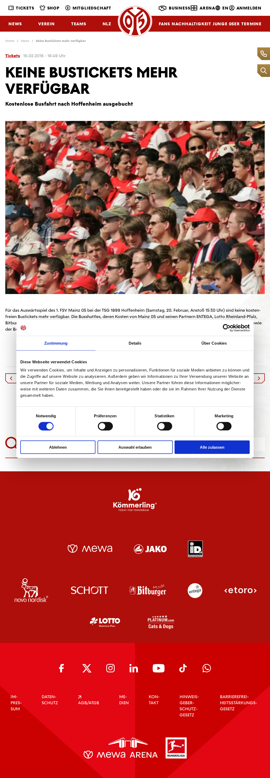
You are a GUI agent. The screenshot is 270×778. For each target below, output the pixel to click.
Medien (124, 700)
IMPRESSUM (16, 703)
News (15, 24)
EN (225, 8)
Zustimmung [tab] (56, 343)
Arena (207, 8)
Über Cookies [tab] (214, 343)
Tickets (25, 8)
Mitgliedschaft (92, 8)
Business (179, 8)
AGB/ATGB (88, 703)
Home (9, 41)
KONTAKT (154, 700)
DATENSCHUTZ (50, 700)
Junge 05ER (226, 24)
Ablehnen (58, 447)
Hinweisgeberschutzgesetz (189, 706)
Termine (251, 24)
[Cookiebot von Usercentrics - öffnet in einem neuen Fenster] (227, 328)
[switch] (105, 426)
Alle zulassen (212, 447)
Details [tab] (135, 343)
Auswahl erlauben (135, 447)
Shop (53, 8)
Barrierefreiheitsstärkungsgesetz (238, 703)
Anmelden (249, 8)
